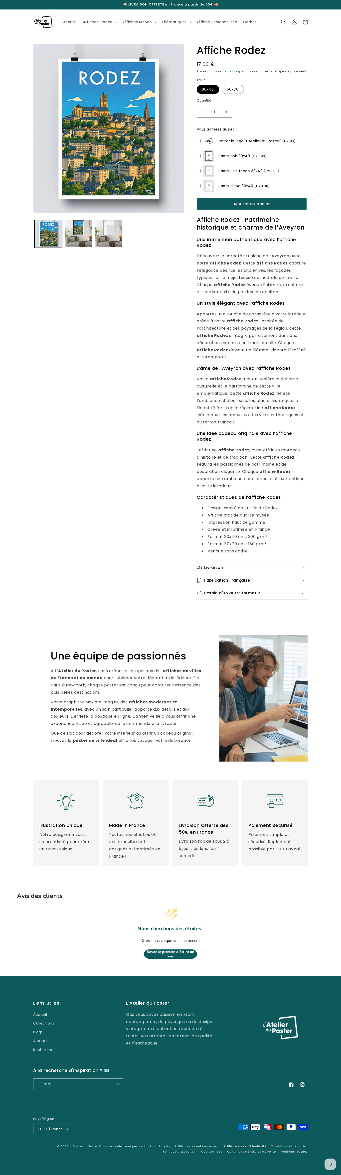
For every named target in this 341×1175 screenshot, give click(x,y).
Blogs (38, 1032)
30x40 (208, 89)
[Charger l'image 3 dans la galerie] (109, 234)
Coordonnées (211, 1152)
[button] (99, 22)
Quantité (204, 100)
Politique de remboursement (197, 1146)
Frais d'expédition (238, 71)
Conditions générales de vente (251, 1152)
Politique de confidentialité (245, 1146)
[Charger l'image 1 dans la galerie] (48, 234)
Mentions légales (294, 1152)
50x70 (233, 89)
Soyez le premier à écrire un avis (170, 954)
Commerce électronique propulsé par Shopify (134, 1146)
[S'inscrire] (117, 1084)
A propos (41, 1040)
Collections (43, 1023)
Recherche (43, 1049)
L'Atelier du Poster (84, 1146)
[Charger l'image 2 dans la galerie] (78, 234)
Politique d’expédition (179, 1152)
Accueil (40, 1014)
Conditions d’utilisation (289, 1146)
